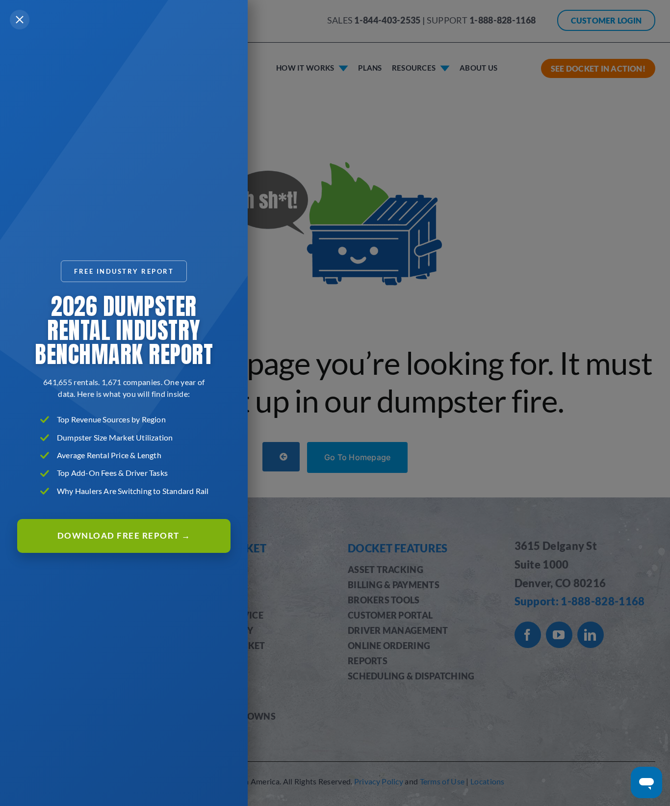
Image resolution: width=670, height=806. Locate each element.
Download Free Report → (124, 535)
